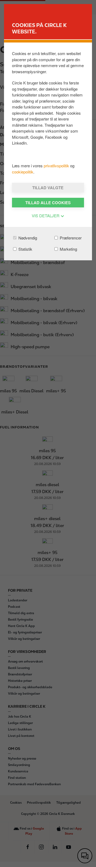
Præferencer (70, 238)
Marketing (68, 249)
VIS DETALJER (46, 215)
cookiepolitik (22, 172)
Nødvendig (27, 238)
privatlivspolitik (57, 165)
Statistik (24, 249)
